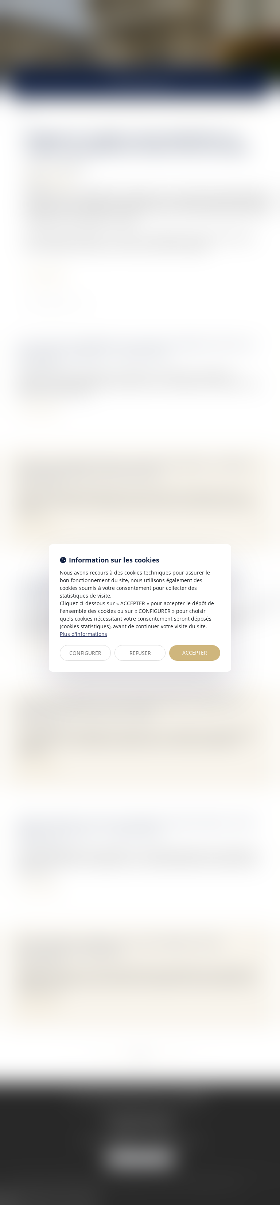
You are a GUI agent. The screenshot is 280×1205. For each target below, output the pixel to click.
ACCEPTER (194, 652)
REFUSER (140, 652)
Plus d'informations (83, 633)
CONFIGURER (85, 652)
